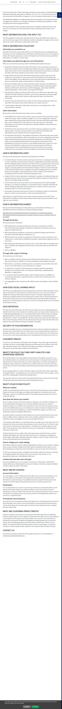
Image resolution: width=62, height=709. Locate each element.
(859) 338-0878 (13, 2)
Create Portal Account (49, 2)
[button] (59, 15)
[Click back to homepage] (3, 2)
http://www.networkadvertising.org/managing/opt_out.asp (25, 380)
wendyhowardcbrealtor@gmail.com (14, 536)
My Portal (33, 2)
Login (40, 2)
